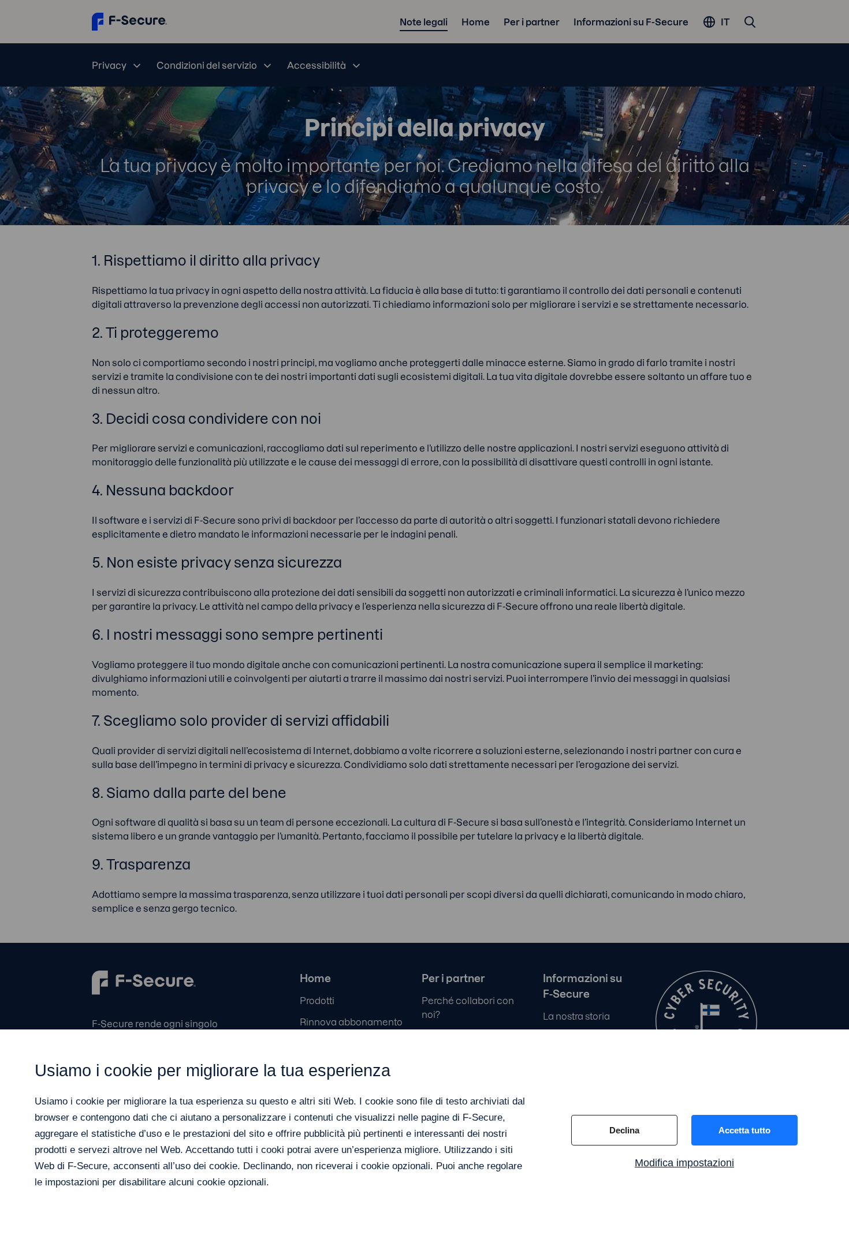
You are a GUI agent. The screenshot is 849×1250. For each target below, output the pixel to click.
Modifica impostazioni (684, 1163)
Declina (624, 1130)
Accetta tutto (744, 1130)
